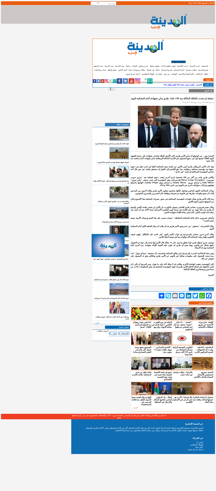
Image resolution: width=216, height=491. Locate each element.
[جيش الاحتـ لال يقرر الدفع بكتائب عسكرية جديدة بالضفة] (119, 276)
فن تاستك (150, 70)
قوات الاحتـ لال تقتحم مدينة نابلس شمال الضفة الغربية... (111, 144)
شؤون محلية (155, 66)
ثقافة (206, 74)
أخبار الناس (122, 70)
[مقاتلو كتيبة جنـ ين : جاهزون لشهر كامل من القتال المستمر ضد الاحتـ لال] (119, 197)
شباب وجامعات (100, 70)
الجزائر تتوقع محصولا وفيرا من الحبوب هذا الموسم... (113, 162)
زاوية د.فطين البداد (168, 66)
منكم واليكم (112, 70)
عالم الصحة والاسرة (186, 74)
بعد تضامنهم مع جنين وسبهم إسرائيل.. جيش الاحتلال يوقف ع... (111, 182)
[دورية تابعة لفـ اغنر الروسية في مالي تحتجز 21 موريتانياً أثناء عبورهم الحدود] (119, 294)
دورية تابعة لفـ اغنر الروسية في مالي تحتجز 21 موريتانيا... (111, 298)
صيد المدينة (119, 66)
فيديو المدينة (203, 70)
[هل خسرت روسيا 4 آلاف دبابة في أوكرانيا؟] (119, 218)
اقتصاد (134, 66)
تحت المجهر (98, 66)
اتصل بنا (159, 74)
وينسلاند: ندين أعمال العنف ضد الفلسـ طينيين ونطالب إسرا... (112, 318)
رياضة (128, 66)
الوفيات (174, 74)
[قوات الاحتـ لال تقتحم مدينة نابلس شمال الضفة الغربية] (119, 140)
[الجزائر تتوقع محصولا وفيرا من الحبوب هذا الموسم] (119, 158)
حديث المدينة (195, 66)
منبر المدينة (109, 66)
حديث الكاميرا (182, 66)
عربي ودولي (143, 66)
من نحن (167, 74)
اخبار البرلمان (179, 70)
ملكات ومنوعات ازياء (137, 70)
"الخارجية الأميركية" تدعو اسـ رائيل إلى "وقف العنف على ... (111, 260)
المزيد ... (135, 408)
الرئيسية (205, 66)
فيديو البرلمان (166, 70)
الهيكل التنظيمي (148, 74)
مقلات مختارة (191, 70)
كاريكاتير (199, 74)
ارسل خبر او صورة (133, 74)
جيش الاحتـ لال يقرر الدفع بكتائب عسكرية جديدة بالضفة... (111, 279)
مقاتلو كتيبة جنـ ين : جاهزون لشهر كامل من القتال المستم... (113, 202)
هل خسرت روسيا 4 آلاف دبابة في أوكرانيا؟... (115, 222)
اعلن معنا (199, 447)
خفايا (158, 70)
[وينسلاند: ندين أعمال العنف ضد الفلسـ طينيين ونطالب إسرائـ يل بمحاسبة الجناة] (119, 313)
